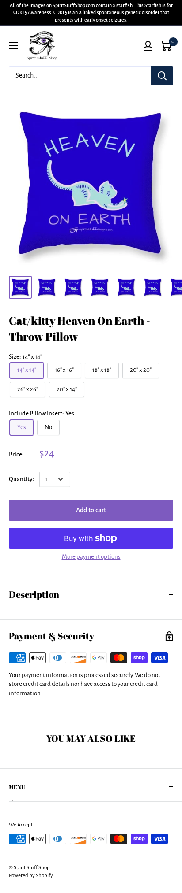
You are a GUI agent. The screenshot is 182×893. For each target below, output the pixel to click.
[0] (165, 46)
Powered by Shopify (31, 875)
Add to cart (91, 510)
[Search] (162, 75)
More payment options (91, 556)
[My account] (148, 46)
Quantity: (21, 479)
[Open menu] (13, 45)
